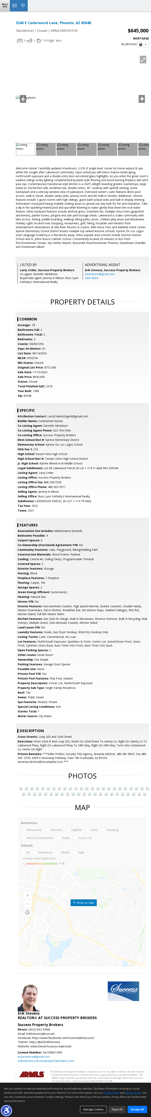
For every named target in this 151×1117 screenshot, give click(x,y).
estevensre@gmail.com (100, 274)
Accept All (137, 1109)
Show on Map (85, 903)
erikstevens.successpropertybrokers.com (46, 1061)
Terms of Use (133, 1092)
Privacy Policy (111, 1092)
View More (92, 278)
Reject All (117, 1109)
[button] (6, 1110)
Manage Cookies (93, 1109)
